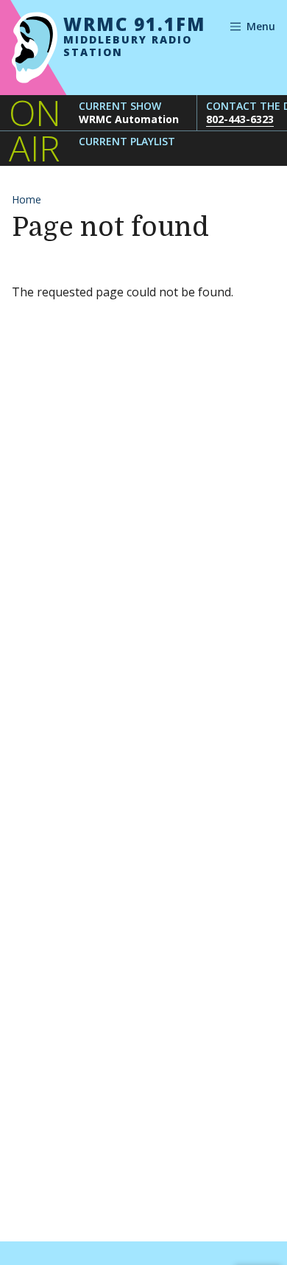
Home (26, 199)
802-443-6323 (240, 119)
